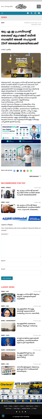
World (8, 187)
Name (3, 261)
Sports (16, 406)
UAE (7, 291)
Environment (10, 321)
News (4, 17)
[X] (18, 171)
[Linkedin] (21, 171)
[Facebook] (14, 171)
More (3, 321)
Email (3, 269)
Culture (22, 406)
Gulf (2, 23)
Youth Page (16, 408)
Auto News (8, 408)
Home (5, 406)
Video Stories (29, 406)
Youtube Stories (26, 408)
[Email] (28, 171)
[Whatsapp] (31, 171)
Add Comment (34, 176)
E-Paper (34, 408)
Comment (4, 234)
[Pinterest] (24, 171)
